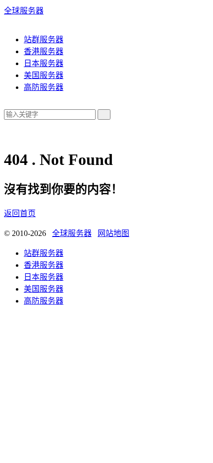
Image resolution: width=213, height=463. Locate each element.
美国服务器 (43, 75)
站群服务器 (43, 39)
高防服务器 (43, 87)
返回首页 (20, 213)
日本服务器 (43, 63)
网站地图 (113, 233)
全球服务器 (24, 10)
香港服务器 (43, 51)
